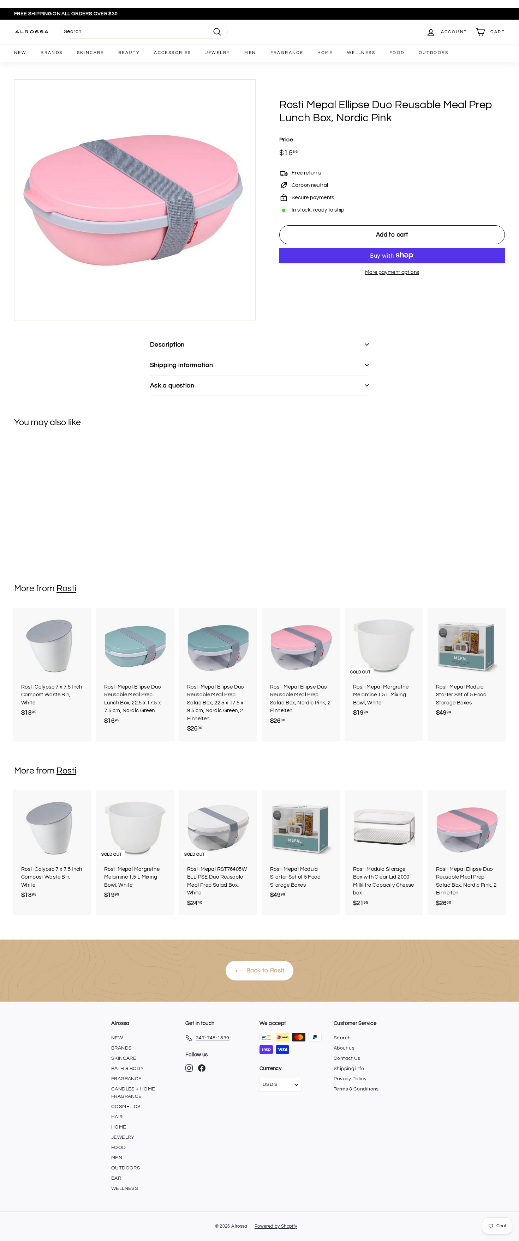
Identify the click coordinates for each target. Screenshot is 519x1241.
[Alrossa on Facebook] (201, 1068)
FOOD (397, 52)
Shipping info (349, 1068)
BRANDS (51, 52)
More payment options (392, 272)
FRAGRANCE (287, 52)
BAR (116, 1178)
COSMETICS (126, 1106)
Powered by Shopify (276, 1226)
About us (344, 1048)
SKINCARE (90, 52)
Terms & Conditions (356, 1089)
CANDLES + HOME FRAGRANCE (133, 1093)
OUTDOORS (434, 52)
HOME (325, 52)
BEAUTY (129, 52)
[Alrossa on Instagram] (189, 1068)
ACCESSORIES (172, 52)
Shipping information (181, 365)
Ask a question (172, 385)
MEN (250, 52)
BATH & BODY (127, 1068)
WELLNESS (361, 52)
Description (167, 344)
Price (286, 139)
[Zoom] (134, 200)
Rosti (66, 588)
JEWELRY (218, 52)
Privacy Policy (350, 1078)
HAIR (117, 1116)
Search (342, 1037)
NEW (20, 52)
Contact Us (347, 1058)
